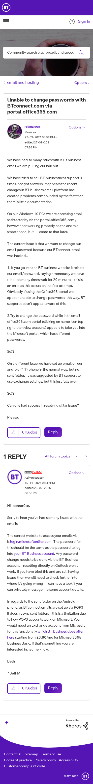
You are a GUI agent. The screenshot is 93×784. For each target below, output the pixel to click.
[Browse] (6, 21)
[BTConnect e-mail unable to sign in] (85, 456)
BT (85, 776)
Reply (53, 432)
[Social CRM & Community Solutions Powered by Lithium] (77, 725)
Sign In (84, 22)
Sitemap (31, 754)
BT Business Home (6, 7)
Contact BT (13, 754)
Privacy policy (45, 760)
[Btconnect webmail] (77, 456)
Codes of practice (18, 760)
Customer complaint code (24, 766)
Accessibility (68, 760)
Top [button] (7, 722)
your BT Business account (34, 554)
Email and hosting (22, 83)
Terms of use (51, 754)
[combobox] (46, 53)
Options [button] (80, 83)
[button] (13, 433)
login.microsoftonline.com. (31, 542)
